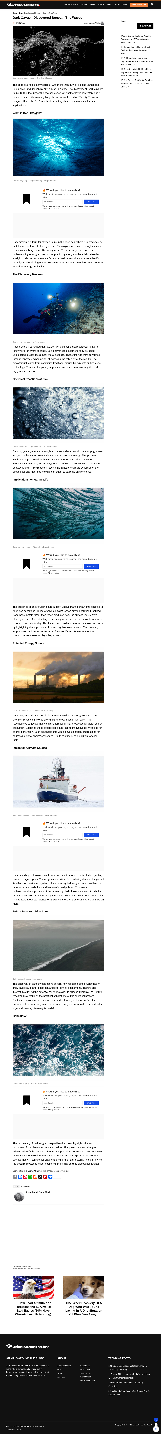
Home (15, 13)
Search (124, 21)
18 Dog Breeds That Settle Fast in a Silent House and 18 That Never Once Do (137, 83)
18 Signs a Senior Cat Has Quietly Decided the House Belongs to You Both (136, 50)
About (16, 1186)
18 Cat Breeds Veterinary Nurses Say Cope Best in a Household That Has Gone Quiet (137, 61)
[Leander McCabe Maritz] (19, 1201)
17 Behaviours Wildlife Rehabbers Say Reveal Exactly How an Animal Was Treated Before (136, 72)
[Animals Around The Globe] (27, 4)
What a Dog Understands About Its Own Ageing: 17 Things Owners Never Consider (136, 39)
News (21, 13)
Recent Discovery (34, 1268)
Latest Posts (26, 1186)
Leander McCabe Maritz (92, 24)
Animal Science (18, 1268)
